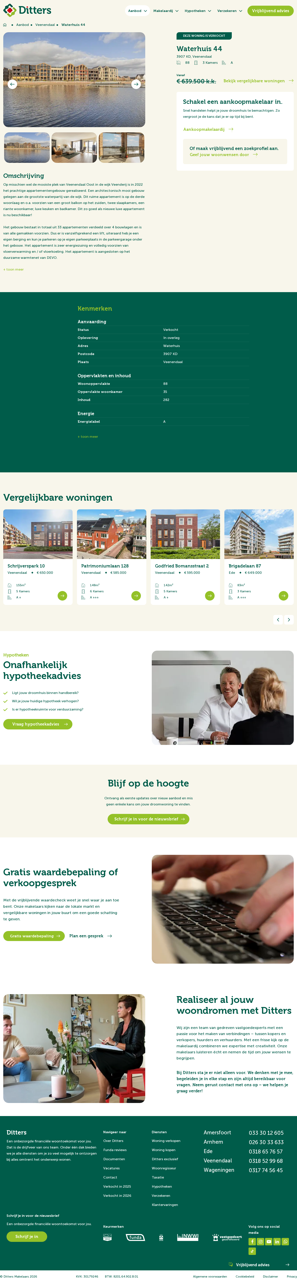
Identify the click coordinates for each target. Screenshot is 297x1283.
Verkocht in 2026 (117, 1196)
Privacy (292, 1276)
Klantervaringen (165, 1205)
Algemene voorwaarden (210, 1276)
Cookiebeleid (245, 1276)
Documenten (114, 1159)
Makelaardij (163, 11)
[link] (259, 557)
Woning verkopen (166, 1141)
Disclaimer (270, 1276)
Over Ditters (113, 1141)
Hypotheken (195, 11)
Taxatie (158, 1177)
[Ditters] (27, 10)
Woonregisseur (164, 1168)
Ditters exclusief (165, 1159)
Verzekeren (227, 11)
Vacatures (111, 1168)
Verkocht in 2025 (117, 1186)
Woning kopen (163, 1150)
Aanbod (134, 11)
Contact (110, 1177)
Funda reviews (115, 1150)
